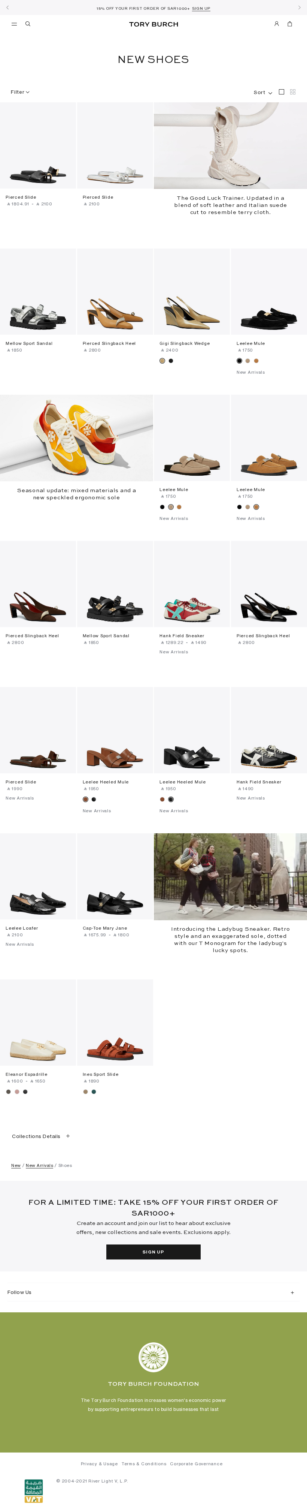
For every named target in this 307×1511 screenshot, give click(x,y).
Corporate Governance (196, 1463)
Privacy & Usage (99, 1463)
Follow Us (19, 1292)
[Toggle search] (28, 25)
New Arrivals (39, 1165)
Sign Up (153, 1252)
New (16, 1165)
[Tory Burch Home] (153, 24)
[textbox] (259, 90)
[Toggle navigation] (14, 23)
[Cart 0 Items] (286, 25)
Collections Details (36, 1136)
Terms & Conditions (144, 1463)
